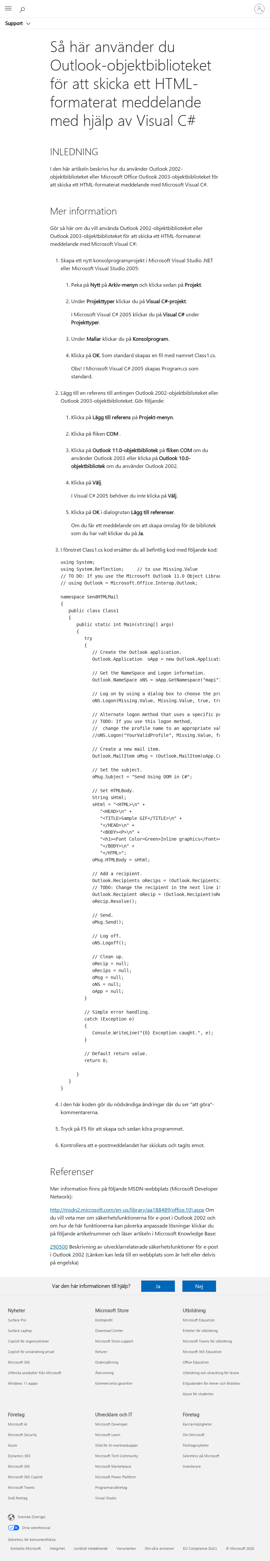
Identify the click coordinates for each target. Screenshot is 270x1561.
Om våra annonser (159, 1548)
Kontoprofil (104, 1319)
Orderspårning (106, 1362)
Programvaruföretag (111, 1487)
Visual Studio (105, 1497)
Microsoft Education (199, 1319)
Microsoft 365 (19, 1362)
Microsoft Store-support (114, 1341)
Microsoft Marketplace (113, 1466)
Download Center (109, 1330)
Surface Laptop (20, 1330)
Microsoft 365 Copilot (25, 1476)
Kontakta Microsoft (26, 1548)
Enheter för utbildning (200, 1330)
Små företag (17, 1497)
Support (14, 23)
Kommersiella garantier (114, 1383)
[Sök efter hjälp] (23, 8)
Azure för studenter (198, 1393)
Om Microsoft (193, 1434)
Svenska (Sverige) (31, 1516)
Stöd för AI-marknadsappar (116, 1445)
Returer (101, 1351)
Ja (158, 1286)
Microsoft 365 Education (202, 1351)
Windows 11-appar (23, 1383)
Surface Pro (17, 1319)
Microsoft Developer (111, 1424)
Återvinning (104, 1372)
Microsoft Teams (21, 1487)
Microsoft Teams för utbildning (207, 1341)
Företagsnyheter (196, 1445)
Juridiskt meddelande (91, 1548)
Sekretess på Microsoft (201, 1455)
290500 (59, 1246)
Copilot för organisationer (28, 1341)
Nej (199, 1286)
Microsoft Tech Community (116, 1455)
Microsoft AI (17, 1424)
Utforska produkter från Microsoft (34, 1372)
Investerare (192, 1466)
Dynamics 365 (19, 1455)
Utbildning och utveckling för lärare (211, 1372)
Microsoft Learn (107, 1434)
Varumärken (126, 1548)
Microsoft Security (22, 1434)
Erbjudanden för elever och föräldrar (211, 1383)
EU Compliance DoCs (200, 1548)
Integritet (57, 1548)
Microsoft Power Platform (115, 1476)
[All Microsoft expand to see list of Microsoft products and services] (8, 9)
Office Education (196, 1362)
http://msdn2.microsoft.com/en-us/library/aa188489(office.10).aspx (127, 1209)
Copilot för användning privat (31, 1351)
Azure (12, 1445)
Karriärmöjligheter (197, 1424)
